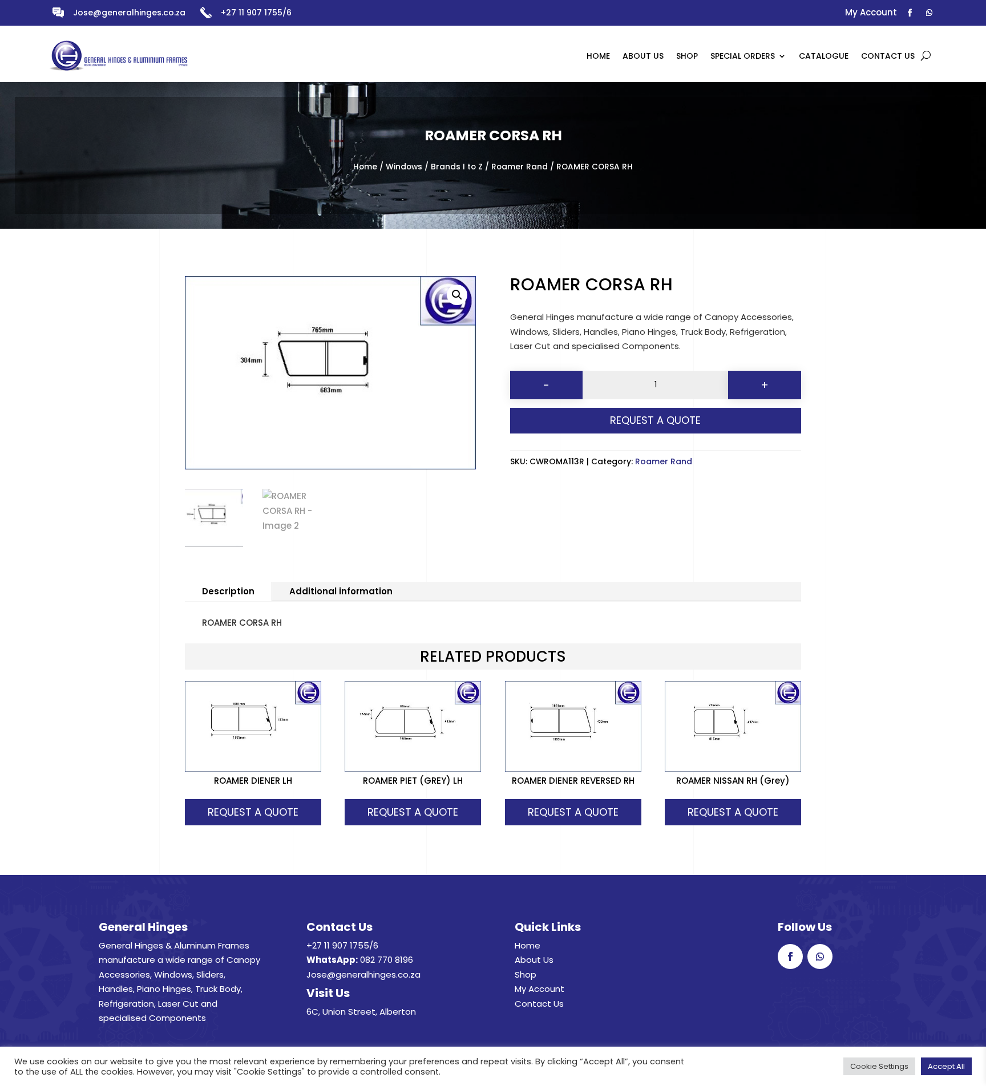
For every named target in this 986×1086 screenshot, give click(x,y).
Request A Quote (655, 420)
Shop (525, 974)
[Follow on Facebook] (910, 13)
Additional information (341, 591)
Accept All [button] (946, 1066)
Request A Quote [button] (253, 812)
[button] (457, 295)
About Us (534, 960)
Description (228, 591)
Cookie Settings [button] (879, 1066)
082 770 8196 (386, 960)
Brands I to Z (457, 166)
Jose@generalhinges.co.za (129, 12)
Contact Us (539, 1004)
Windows (404, 166)
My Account (539, 989)
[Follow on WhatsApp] (929, 13)
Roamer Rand (519, 166)
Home (365, 166)
